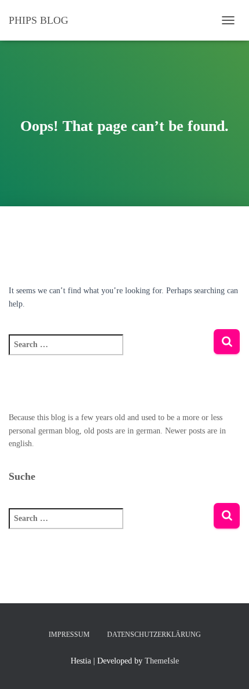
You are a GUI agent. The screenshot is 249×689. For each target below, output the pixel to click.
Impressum (69, 634)
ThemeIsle (162, 661)
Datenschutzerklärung (154, 634)
